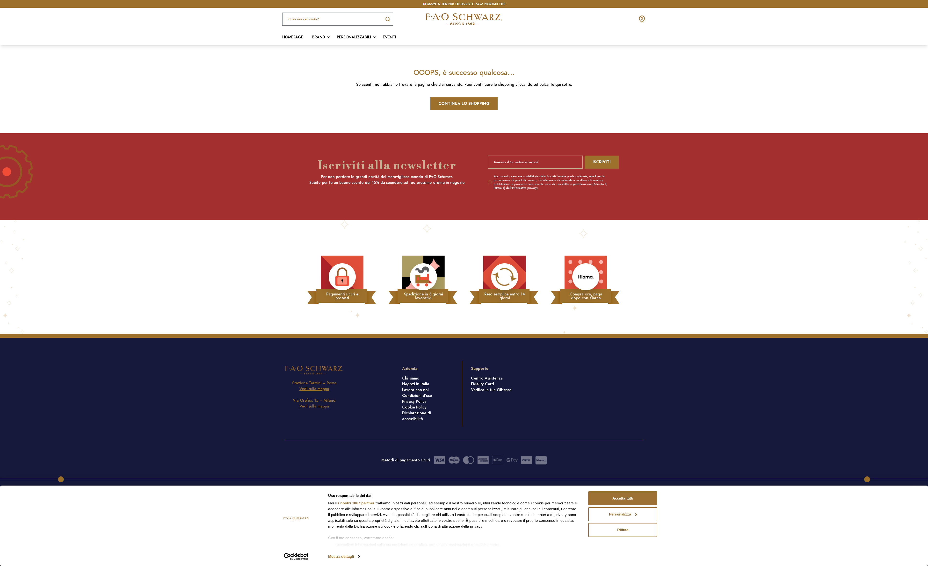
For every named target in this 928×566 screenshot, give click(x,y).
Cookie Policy (414, 407)
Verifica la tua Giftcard (491, 390)
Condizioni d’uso (417, 395)
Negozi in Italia (415, 384)
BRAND (318, 37)
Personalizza (620, 514)
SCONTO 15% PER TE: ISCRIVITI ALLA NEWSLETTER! (466, 4)
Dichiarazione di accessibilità (416, 416)
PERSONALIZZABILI (354, 37)
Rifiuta (623, 530)
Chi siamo (410, 378)
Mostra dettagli (341, 556)
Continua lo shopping (464, 103)
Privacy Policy (414, 401)
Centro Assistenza (487, 378)
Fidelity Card (482, 384)
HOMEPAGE (292, 37)
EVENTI (389, 37)
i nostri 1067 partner (356, 503)
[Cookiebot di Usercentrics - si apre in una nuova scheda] (296, 556)
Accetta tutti (622, 498)
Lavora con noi (415, 390)
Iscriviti (602, 162)
